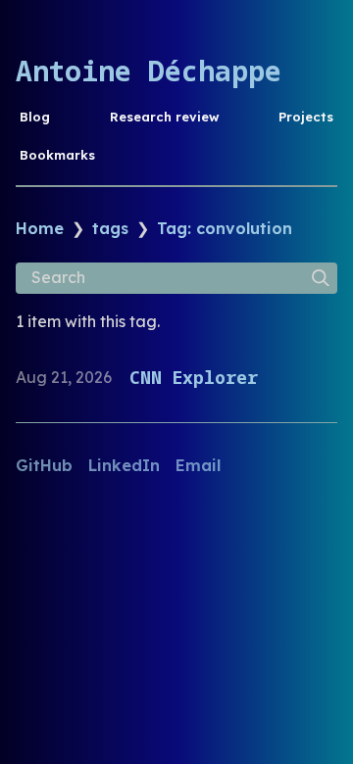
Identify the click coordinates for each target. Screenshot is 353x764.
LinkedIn (124, 465)
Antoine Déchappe (148, 70)
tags (110, 228)
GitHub (44, 465)
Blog (35, 116)
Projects (305, 116)
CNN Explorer (193, 377)
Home (40, 228)
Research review (165, 116)
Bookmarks (57, 155)
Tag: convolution (224, 228)
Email (198, 465)
